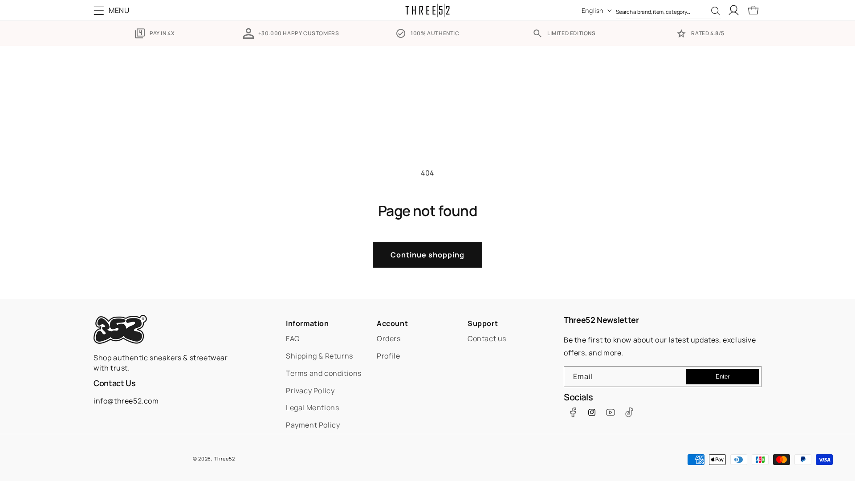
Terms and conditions (324, 373)
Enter (722, 376)
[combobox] (668, 10)
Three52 (224, 458)
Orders (389, 338)
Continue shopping (427, 255)
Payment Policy (313, 425)
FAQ (293, 338)
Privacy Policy (310, 390)
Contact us (487, 338)
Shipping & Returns (319, 356)
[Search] (715, 11)
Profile (388, 356)
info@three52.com (126, 401)
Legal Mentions (312, 407)
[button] (114, 10)
